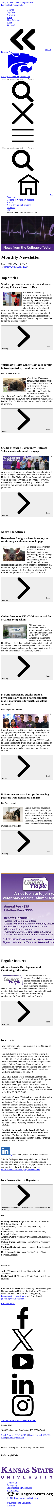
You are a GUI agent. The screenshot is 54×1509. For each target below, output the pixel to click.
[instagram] (22, 1415)
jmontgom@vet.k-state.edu (13, 1296)
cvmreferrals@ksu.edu (29, 1455)
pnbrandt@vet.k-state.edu (12, 1298)
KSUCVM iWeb (9, 1460)
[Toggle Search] (22, 101)
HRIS (9, 22)
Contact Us (12, 1482)
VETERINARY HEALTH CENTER (18, 1420)
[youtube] (22, 1371)
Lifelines (11, 207)
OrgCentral (12, 12)
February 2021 (9, 267)
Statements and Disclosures (19, 1488)
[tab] (27, 1197)
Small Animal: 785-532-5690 (14, 1435)
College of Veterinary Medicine (15, 76)
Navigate (11, 15)
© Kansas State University (19, 1503)
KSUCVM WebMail (10, 1463)
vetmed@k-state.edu (10, 1450)
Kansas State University (12, 5)
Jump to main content (11, 2)
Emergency (12, 1485)
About (10, 202)
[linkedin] (22, 1393)
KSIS (9, 17)
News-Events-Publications (19, 205)
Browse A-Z (7, 52)
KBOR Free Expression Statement (22, 1498)
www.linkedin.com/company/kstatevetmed (20, 1169)
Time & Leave (13, 20)
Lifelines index (8, 1303)
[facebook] (22, 1328)
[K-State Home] (22, 74)
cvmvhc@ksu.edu (15, 1437)
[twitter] (22, 1350)
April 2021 (22, 267)
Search (31, 79)
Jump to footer (27, 2)
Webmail (11, 25)
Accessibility (13, 1490)
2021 (9, 210)
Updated (11, 1505)
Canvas (10, 10)
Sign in (48, 49)
